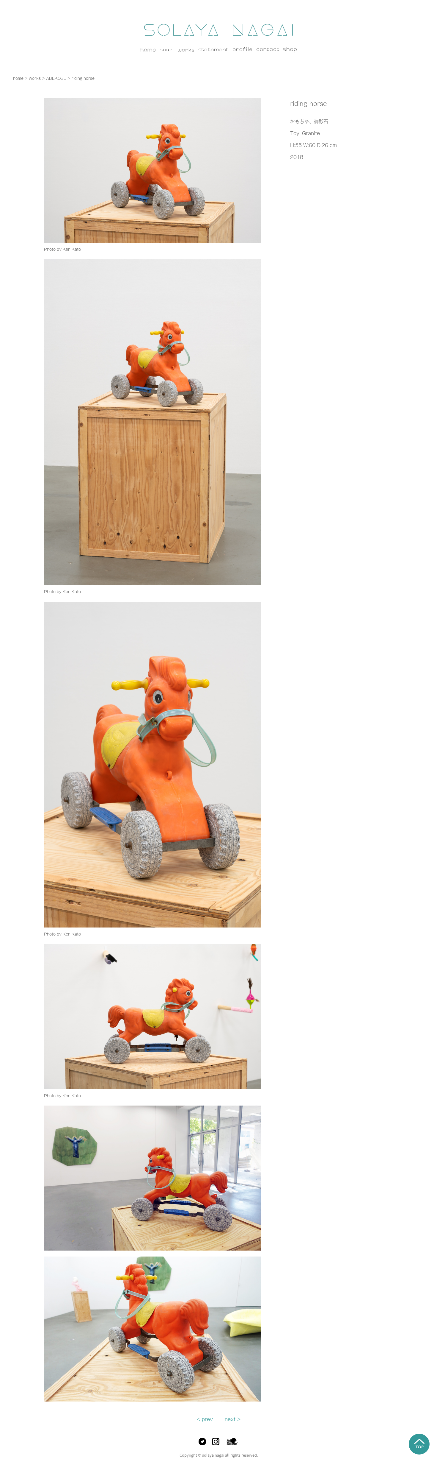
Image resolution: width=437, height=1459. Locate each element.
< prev (205, 1419)
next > (233, 1419)
